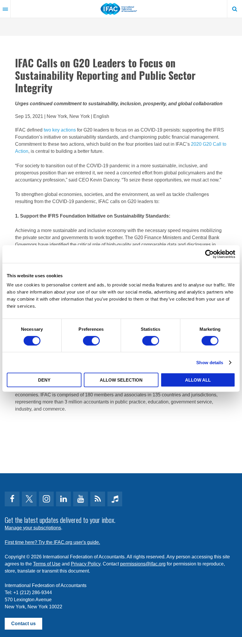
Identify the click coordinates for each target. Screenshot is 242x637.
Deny (44, 379)
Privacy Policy (85, 563)
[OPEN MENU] (5, 9)
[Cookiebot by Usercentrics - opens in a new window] (209, 253)
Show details (209, 362)
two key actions (60, 129)
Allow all (198, 379)
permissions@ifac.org (143, 563)
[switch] (91, 340)
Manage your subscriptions (33, 527)
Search (234, 9)
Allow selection (121, 379)
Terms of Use (46, 563)
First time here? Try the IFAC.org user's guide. (52, 542)
